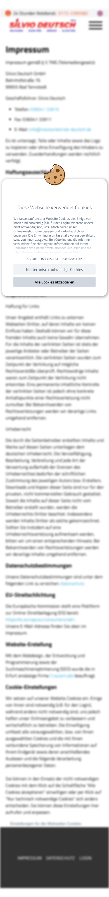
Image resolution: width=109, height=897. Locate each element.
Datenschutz (72, 259)
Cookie (32, 259)
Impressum (49, 259)
